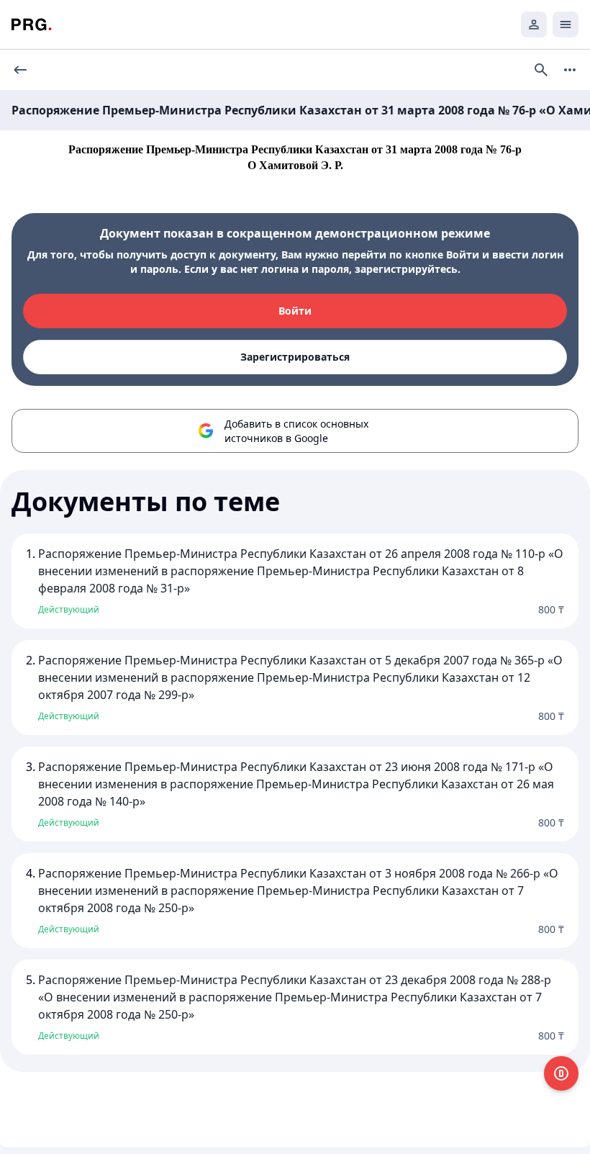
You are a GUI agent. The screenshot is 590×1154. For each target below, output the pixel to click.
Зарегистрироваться (295, 357)
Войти (295, 310)
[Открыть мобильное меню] (565, 24)
